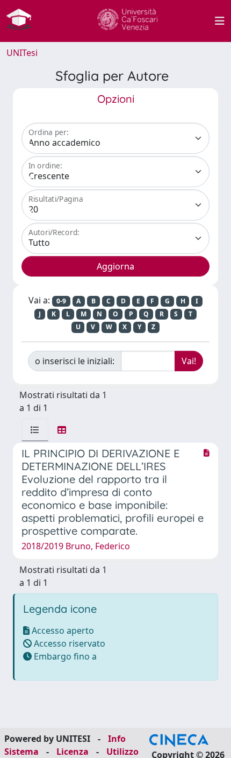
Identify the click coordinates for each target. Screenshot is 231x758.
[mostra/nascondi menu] (220, 21)
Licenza (72, 751)
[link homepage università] (127, 21)
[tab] (34, 430)
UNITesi (22, 53)
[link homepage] (23, 21)
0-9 (61, 301)
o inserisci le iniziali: (74, 361)
